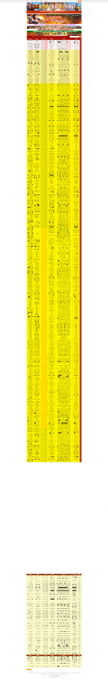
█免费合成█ (38, 584)
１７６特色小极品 (30, 608)
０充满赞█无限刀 (37, 617)
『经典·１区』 (38, 652)
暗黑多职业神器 (30, 659)
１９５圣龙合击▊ (30, 666)
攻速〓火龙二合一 (30, 610)
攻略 (58, 675)
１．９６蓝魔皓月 (30, 661)
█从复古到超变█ (37, 659)
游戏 (53, 675)
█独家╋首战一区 (37, 653)
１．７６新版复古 (30, 631)
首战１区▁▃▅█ (37, 613)
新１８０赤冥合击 (30, 590)
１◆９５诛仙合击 (30, 650)
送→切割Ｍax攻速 (38, 603)
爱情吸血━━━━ (38, 578)
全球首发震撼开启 (38, 633)
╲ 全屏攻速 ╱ (38, 591)
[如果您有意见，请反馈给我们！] (106, 507)
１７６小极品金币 (38, 631)
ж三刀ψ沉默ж (30, 639)
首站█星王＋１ (38, 658)
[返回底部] (106, 509)
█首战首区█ (38, 646)
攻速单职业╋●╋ (37, 648)
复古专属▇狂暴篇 (38, 656)
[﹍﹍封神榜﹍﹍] (30, 601)
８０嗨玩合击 (30, 646)
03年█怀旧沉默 (30, 645)
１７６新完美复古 (30, 633)
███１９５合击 (37, 650)
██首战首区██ (37, 587)
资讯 (55, 675)
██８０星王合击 (30, 658)
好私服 (33, 671)
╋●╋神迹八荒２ (30, 648)
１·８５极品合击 (30, 583)
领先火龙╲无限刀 (38, 610)
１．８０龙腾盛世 (30, 635)
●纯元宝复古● (38, 661)
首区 (38, 645)
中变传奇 (27, 671)
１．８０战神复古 (30, 616)
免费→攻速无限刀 (38, 628)
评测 (56, 675)
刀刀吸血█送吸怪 (37, 606)
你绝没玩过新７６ (38, 608)
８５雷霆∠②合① (30, 628)
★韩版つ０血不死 (30, 603)
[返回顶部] (106, 505)
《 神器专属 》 (38, 604)
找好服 (30, 671)
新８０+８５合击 (37, 583)
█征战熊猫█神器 (30, 617)
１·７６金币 (30, 652)
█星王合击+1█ (30, 587)
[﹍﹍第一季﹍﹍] (37, 601)
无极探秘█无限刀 (30, 656)
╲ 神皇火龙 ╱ (30, 591)
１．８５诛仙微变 (30, 653)
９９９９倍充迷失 (30, 606)
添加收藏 (79, 1)
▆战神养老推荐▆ (38, 616)
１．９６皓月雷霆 (30, 584)
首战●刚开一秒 (38, 666)
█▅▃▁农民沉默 (30, 613)
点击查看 (79, 578)
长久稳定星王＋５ (38, 590)
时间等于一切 (38, 639)
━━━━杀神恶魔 (30, 578)
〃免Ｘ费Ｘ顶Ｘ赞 (38, 635)
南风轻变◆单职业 (30, 604)
